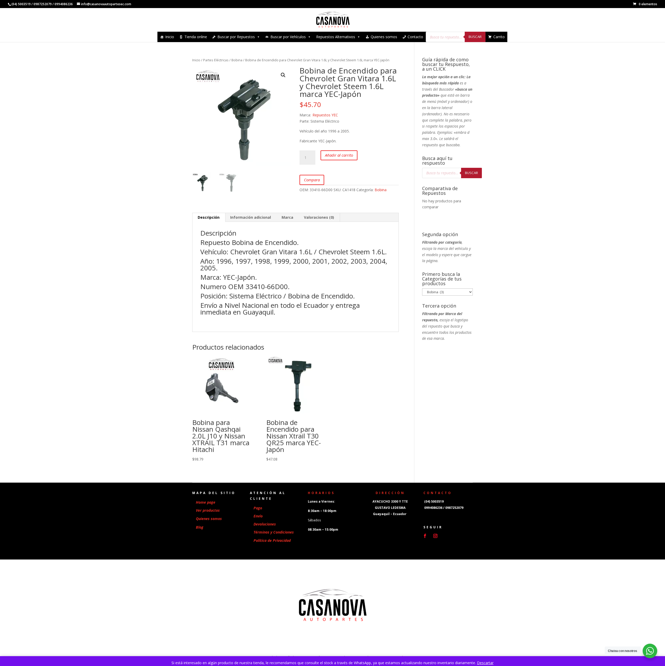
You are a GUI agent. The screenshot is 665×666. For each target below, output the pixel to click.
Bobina (236, 60)
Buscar (475, 36)
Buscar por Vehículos (288, 36)
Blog (199, 527)
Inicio (169, 36)
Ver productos (208, 510)
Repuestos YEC (325, 114)
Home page (205, 502)
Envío (258, 516)
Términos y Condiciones (274, 532)
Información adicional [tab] (250, 217)
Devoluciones (265, 524)
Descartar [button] (485, 662)
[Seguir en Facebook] (425, 536)
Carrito (499, 36)
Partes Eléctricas (216, 60)
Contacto (415, 36)
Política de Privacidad (272, 540)
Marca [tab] (287, 217)
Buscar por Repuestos (236, 36)
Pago (258, 507)
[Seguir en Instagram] (435, 536)
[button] (283, 75)
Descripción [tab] (209, 217)
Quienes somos (384, 36)
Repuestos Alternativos (335, 36)
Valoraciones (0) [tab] (319, 217)
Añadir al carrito (339, 155)
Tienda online (195, 36)
